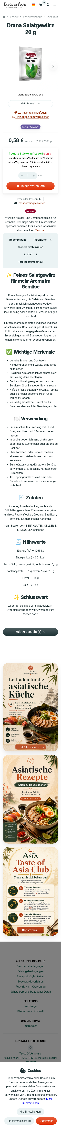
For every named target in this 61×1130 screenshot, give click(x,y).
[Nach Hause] (14, 5)
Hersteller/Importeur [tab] (30, 261)
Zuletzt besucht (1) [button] (28, 631)
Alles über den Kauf (30, 961)
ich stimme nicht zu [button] (19, 1120)
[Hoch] (34, 175)
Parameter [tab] (43, 239)
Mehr (38, 230)
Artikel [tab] (30, 254)
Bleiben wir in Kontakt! (30, 1011)
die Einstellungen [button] (30, 1111)
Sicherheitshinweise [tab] (30, 247)
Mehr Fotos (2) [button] (28, 103)
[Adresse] (30, 1048)
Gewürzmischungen (32, 16)
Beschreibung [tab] (17, 239)
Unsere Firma (30, 1020)
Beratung (31, 1001)
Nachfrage (30, 1006)
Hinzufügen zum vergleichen (32, 116)
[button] (53, 67)
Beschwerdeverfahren (30, 981)
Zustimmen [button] (46, 1120)
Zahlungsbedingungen (30, 971)
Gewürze (14, 16)
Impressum (30, 1025)
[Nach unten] (21, 175)
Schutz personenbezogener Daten (30, 991)
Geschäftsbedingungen (30, 966)
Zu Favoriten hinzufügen (32, 112)
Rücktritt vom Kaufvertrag (31, 986)
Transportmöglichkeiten (31, 203)
